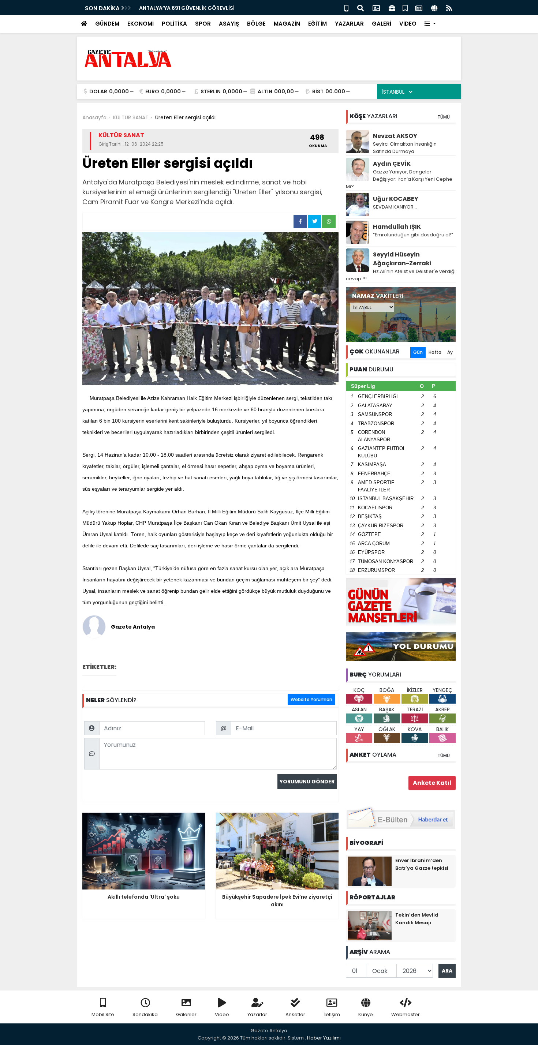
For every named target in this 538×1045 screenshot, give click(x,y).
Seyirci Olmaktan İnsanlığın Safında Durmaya (405, 148)
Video (222, 1014)
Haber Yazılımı (324, 1037)
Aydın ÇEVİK (392, 164)
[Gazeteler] (418, 7)
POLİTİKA (174, 23)
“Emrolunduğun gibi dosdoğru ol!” (413, 234)
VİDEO (407, 23)
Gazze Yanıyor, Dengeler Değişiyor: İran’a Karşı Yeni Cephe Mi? (399, 179)
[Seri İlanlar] (405, 7)
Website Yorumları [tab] (311, 699)
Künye (365, 1014)
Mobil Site (102, 1014)
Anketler (295, 1014)
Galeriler (186, 1014)
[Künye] (434, 7)
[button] (430, 24)
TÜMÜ (443, 117)
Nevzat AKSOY (395, 136)
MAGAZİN (287, 23)
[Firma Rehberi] (392, 7)
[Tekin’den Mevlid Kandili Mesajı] (370, 925)
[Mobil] (346, 7)
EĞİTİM (317, 23)
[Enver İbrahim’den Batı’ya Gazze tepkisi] (370, 870)
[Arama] (360, 7)
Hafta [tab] (435, 352)
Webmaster (405, 1014)
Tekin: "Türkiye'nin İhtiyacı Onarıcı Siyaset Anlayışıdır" (210, 8)
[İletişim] (376, 7)
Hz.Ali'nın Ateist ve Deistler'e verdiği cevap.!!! (401, 275)
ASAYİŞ (229, 23)
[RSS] (449, 7)
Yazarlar (257, 1014)
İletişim (332, 1014)
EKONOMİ (140, 23)
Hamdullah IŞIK (397, 226)
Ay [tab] (450, 352)
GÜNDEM (107, 23)
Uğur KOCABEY (395, 199)
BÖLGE (256, 23)
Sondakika (145, 1014)
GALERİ (381, 23)
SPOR (203, 23)
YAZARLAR (349, 23)
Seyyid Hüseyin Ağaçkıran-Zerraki (402, 258)
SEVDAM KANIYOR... (395, 206)
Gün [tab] (418, 352)
